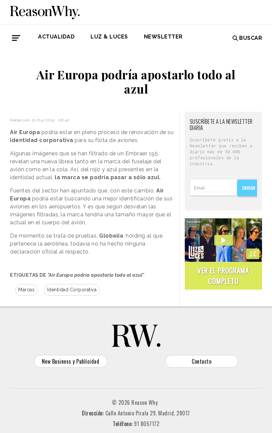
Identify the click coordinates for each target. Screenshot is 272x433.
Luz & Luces (109, 37)
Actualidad (56, 37)
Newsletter (163, 37)
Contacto (201, 361)
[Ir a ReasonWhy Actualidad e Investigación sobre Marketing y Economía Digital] (45, 11)
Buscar (250, 38)
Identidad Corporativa (72, 289)
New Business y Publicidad (71, 361)
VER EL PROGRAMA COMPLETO (223, 275)
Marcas (26, 289)
